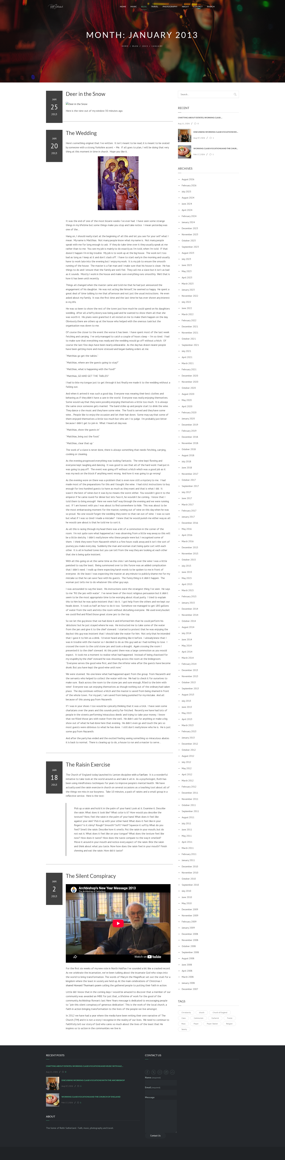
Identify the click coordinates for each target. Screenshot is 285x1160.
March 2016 (188, 541)
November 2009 (190, 915)
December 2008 (190, 933)
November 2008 (190, 940)
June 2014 (187, 639)
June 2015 (187, 572)
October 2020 (189, 387)
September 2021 (190, 344)
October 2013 (189, 682)
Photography (170, 6)
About (185, 6)
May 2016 (187, 528)
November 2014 (190, 614)
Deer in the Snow (85, 94)
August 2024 (188, 197)
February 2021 (189, 369)
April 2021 (187, 357)
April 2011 (187, 841)
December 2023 (190, 228)
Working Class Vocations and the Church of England (216, 148)
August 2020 (188, 393)
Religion (229, 1024)
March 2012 (188, 780)
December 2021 (190, 326)
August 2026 (188, 179)
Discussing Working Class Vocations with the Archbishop (216, 132)
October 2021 (189, 338)
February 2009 (189, 921)
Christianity (186, 1012)
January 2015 (188, 602)
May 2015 (187, 578)
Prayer (196, 1024)
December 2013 (190, 670)
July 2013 (186, 700)
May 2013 (187, 713)
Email (152, 1087)
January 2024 (188, 222)
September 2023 (190, 246)
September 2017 (190, 486)
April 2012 (187, 774)
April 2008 (187, 970)
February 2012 (189, 786)
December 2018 (190, 436)
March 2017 (188, 504)
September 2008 (190, 952)
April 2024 (187, 210)
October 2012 (189, 749)
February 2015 (189, 596)
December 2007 (190, 989)
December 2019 (190, 424)
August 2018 (188, 455)
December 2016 (190, 522)
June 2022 (187, 308)
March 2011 (188, 848)
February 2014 (189, 663)
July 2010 (186, 890)
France (229, 1018)
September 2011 (190, 811)
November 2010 (190, 872)
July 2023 (186, 259)
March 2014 (188, 657)
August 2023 (188, 252)
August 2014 (188, 627)
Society (184, 1029)
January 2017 (188, 516)
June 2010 (187, 897)
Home (123, 6)
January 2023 (188, 289)
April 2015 (187, 584)
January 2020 (188, 418)
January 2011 (188, 860)
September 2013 (190, 688)
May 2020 (187, 400)
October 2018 (189, 449)
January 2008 (188, 982)
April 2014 (187, 651)
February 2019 (189, 430)
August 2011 (188, 817)
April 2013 (187, 719)
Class (183, 1018)
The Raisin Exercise (88, 764)
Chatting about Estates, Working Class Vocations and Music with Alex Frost (200, 117)
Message (150, 1097)
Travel (154, 6)
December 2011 (190, 792)
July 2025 (186, 191)
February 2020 (189, 412)
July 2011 (186, 823)
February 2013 (189, 731)
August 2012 (188, 755)
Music (133, 6)
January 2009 (188, 927)
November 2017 (190, 473)
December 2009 (190, 909)
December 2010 (190, 866)
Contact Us (155, 1135)
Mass (183, 1024)
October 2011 (189, 805)
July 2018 (186, 461)
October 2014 (189, 621)
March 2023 (188, 283)
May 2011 (187, 835)
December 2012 (190, 743)
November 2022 (190, 295)
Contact (198, 6)
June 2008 (187, 964)
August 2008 (188, 958)
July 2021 (186, 351)
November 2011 (190, 799)
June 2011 (187, 829)
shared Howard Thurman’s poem (83, 985)
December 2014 (190, 608)
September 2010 (190, 884)
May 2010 (187, 903)
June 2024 (187, 203)
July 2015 (186, 565)
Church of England (220, 1012)
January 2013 (188, 737)
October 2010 (189, 878)
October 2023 (189, 240)
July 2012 (186, 762)
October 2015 (189, 559)
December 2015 (190, 547)
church (201, 1012)
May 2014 (187, 645)
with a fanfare (140, 774)
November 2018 (190, 443)
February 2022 (189, 320)
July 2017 (186, 492)
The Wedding (81, 133)
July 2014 (186, 633)
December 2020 (190, 375)
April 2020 (187, 406)
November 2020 (190, 381)
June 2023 (187, 265)
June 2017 (187, 498)
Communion (198, 1018)
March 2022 (188, 314)
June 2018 (187, 467)
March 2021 (188, 363)
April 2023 (187, 277)
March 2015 (188, 590)
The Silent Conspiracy (91, 876)
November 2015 (190, 553)
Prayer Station (212, 1024)
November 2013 (190, 676)
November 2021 (190, 332)
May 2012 (187, 768)
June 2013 (187, 706)
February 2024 (189, 216)
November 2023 (190, 234)
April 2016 (187, 535)
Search (211, 6)
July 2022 (186, 301)
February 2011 (189, 854)
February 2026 (189, 185)
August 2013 (188, 694)
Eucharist (215, 1018)
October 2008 (189, 946)
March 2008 (188, 976)
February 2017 (189, 510)
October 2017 (189, 479)
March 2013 (188, 725)
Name (153, 1077)
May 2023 (187, 271)
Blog (144, 6)
